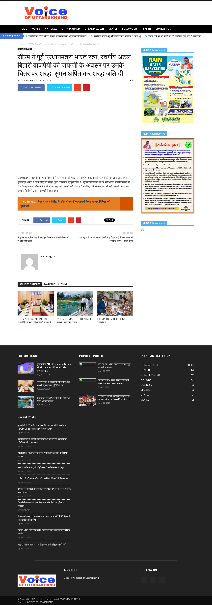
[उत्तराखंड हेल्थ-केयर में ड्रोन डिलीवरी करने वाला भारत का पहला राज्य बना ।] (87, 384)
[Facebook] (144, 580)
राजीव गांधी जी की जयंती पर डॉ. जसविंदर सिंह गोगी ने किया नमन (149, 36)
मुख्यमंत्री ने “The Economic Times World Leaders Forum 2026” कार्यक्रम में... (54, 367)
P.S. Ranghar (27, 80)
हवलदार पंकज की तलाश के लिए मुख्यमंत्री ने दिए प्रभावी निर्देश (42, 544)
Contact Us (163, 28)
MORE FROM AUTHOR (55, 284)
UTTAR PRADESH (94, 28)
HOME (23, 28)
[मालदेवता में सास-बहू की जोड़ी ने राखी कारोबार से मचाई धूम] (115, 303)
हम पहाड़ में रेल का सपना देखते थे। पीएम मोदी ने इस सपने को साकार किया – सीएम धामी (106, 239)
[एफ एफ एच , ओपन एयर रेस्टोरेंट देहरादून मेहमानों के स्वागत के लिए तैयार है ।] (87, 368)
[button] (190, 29)
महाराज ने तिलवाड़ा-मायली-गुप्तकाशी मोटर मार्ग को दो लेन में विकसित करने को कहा (44, 490)
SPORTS (145, 389)
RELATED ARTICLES (30, 284)
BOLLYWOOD (129, 28)
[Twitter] (153, 580)
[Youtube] (162, 580)
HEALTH (146, 28)
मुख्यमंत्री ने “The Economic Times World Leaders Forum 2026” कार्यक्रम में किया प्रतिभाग (42, 427)
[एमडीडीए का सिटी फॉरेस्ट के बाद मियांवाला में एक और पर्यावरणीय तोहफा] (75, 303)
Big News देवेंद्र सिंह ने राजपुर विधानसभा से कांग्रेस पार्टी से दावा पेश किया (43, 239)
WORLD (35, 28)
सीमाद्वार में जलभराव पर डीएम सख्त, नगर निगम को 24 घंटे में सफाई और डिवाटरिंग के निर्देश (44, 518)
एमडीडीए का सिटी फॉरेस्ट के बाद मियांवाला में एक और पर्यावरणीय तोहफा (32, 36)
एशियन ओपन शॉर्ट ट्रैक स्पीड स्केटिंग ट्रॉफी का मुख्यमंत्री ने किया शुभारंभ (44, 532)
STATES (112, 28)
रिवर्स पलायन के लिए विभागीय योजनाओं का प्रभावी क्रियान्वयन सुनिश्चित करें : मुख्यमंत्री (42, 441)
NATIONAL (51, 28)
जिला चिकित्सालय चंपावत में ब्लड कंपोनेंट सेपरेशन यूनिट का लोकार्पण (41, 504)
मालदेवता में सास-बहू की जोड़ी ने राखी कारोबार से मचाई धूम (92, 36)
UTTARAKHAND (71, 28)
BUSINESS (146, 384)
